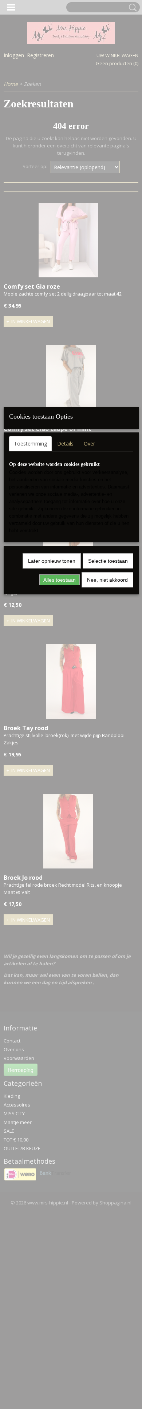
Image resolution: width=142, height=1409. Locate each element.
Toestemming (30, 443)
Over (89, 443)
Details (65, 443)
